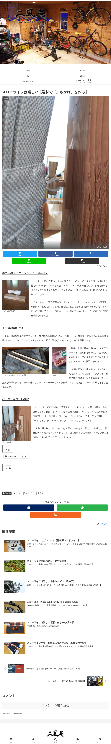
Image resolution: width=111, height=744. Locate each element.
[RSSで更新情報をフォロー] (55, 515)
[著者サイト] (28, 507)
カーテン (18, 493)
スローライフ (31, 493)
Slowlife (7, 493)
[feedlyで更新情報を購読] (82, 507)
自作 (41, 493)
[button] (102, 424)
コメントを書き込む (55, 705)
